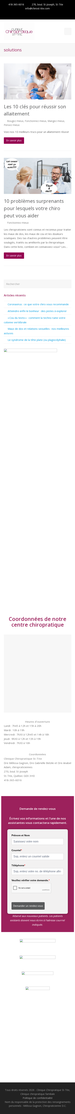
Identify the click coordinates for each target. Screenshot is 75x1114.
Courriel (17, 850)
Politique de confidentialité (37, 1098)
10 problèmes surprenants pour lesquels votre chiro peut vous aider (34, 208)
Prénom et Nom (21, 835)
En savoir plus (14, 140)
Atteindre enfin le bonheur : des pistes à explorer (37, 311)
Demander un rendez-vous (28, 905)
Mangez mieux (56, 121)
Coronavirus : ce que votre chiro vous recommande (38, 304)
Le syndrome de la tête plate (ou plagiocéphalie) (37, 340)
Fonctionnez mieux (35, 121)
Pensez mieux (12, 125)
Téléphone (18, 865)
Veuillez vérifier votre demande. (31, 880)
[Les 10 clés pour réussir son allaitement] (37, 81)
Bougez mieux (15, 121)
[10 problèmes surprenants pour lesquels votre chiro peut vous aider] (37, 176)
